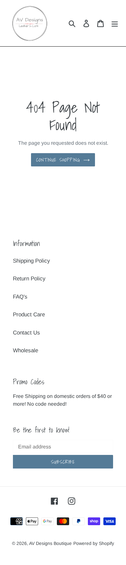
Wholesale (25, 350)
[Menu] (115, 23)
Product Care (29, 314)
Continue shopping (58, 160)
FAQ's (20, 297)
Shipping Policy (31, 261)
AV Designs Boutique (50, 543)
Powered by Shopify (93, 543)
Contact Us (26, 333)
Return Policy (29, 279)
